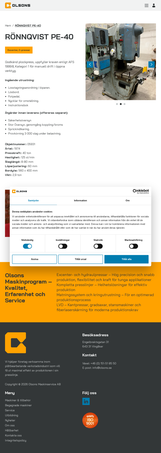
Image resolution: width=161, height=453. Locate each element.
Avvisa (34, 259)
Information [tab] (80, 200)
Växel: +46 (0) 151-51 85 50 (99, 363)
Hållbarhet (11, 430)
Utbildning (11, 415)
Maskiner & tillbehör (18, 400)
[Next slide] (151, 64)
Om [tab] (128, 200)
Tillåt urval (80, 259)
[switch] (62, 246)
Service (10, 410)
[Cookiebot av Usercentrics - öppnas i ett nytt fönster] (135, 191)
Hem (8, 25)
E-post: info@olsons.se (97, 368)
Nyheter (10, 420)
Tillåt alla (126, 259)
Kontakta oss (13, 435)
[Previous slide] (90, 64)
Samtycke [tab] (33, 200)
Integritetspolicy (15, 440)
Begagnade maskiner (18, 405)
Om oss (10, 425)
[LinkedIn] (86, 401)
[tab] (117, 104)
